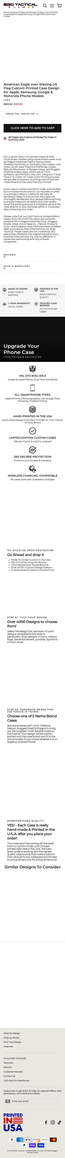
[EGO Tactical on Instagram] (53, 1122)
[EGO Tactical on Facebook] (46, 1122)
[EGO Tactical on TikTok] (59, 1122)
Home (6, 12)
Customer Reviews (13, 1072)
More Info (8, 1046)
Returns (8, 1067)
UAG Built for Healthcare (16, 1080)
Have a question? (17, 266)
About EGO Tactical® (15, 1058)
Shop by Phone (11, 1038)
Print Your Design (12, 1042)
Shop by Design (12, 1033)
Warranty (8, 1063)
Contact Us (9, 1076)
